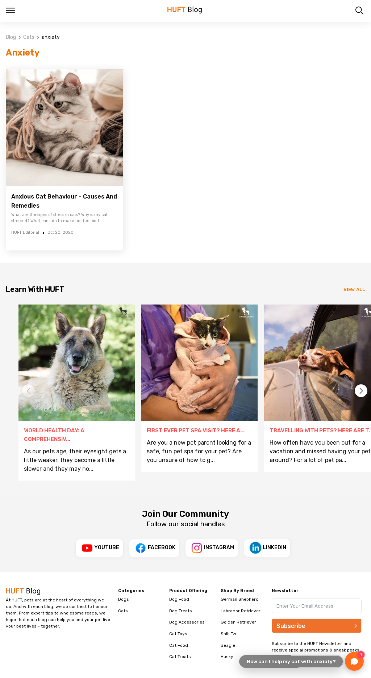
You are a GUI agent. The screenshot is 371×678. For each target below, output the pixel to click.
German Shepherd (240, 599)
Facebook (161, 547)
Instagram (219, 547)
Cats (28, 37)
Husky (227, 656)
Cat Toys (178, 633)
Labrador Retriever (240, 610)
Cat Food (178, 645)
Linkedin (274, 547)
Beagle (228, 645)
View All (354, 289)
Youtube (106, 547)
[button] (361, 390)
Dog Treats (180, 610)
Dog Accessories (187, 622)
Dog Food (179, 599)
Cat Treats (180, 656)
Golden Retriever (238, 622)
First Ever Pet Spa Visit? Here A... (196, 430)
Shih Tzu (229, 633)
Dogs (123, 599)
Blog (11, 37)
